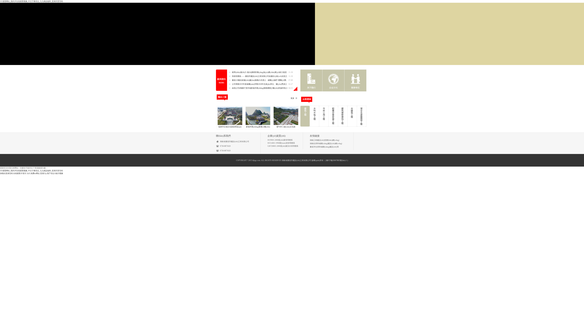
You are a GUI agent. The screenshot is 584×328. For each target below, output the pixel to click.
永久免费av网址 (33, 173)
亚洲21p (43, 173)
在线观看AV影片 (20, 173)
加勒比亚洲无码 (6, 173)
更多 (292, 98)
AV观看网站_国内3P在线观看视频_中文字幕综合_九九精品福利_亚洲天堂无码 (31, 1)
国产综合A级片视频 (55, 173)
